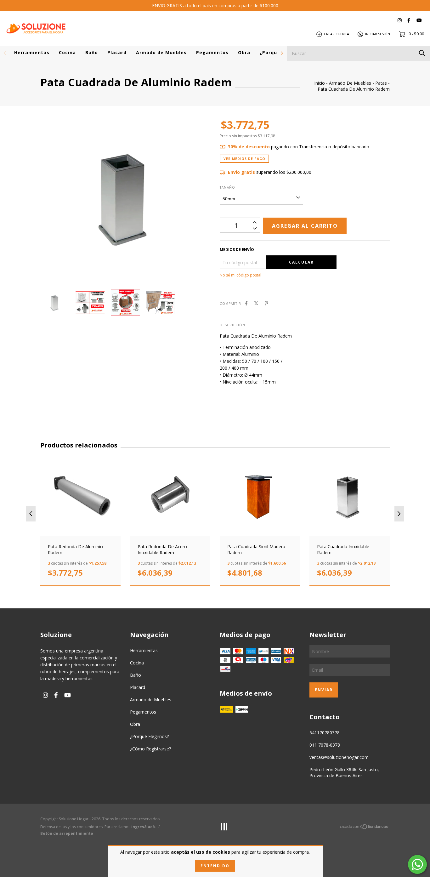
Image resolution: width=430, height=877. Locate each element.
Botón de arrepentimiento (66, 833)
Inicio (319, 83)
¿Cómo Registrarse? (150, 749)
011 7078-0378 (324, 745)
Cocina (67, 52)
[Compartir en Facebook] (246, 303)
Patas (381, 83)
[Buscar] (421, 52)
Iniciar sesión (377, 33)
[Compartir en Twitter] (256, 303)
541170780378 (324, 733)
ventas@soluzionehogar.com (339, 757)
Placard (117, 52)
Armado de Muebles (161, 52)
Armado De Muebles (350, 83)
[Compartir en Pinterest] (266, 303)
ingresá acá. (143, 826)
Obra (244, 52)
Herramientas (31, 52)
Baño (91, 52)
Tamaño (227, 187)
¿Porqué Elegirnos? (149, 736)
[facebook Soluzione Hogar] (409, 20)
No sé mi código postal (240, 275)
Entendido (215, 865)
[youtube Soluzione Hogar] (419, 20)
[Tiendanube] (364, 828)
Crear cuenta (336, 33)
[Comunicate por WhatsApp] (417, 864)
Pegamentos (212, 52)
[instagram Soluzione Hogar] (399, 20)
